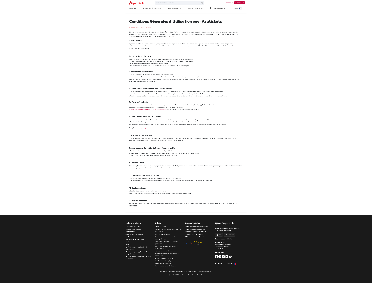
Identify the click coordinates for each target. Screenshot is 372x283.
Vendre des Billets (174, 8)
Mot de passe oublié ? (163, 234)
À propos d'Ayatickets (133, 226)
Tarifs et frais (130, 231)
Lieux (127, 244)
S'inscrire (239, 3)
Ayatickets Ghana (218, 8)
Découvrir (132, 8)
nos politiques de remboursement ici (151, 128)
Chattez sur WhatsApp (223, 246)
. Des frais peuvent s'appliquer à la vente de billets (147, 109)
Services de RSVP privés (134, 234)
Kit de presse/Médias (133, 229)
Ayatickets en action (132, 237)
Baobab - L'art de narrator (194, 234)
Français (235, 8)
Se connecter (228, 3)
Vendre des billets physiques (165, 261)
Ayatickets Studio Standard (195, 229)
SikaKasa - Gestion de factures (196, 231)
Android (231, 234)
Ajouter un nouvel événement (165, 251)
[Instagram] (220, 256)
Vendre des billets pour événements (168, 229)
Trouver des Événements (152, 8)
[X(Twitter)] (223, 256)
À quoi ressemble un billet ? (165, 258)
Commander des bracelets (196, 237)
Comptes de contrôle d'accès (165, 266)
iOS (220, 234)
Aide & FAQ (219, 249)
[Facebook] (216, 256)
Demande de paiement (163, 263)
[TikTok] (227, 256)
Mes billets (159, 231)
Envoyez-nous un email (223, 244)
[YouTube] (230, 256)
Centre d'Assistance (195, 8)
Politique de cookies (204, 271)
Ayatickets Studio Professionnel (196, 226)
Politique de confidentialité (186, 271)
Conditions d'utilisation (168, 271)
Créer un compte (161, 226)
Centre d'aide (130, 242)
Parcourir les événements (134, 239)
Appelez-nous (220, 242)
